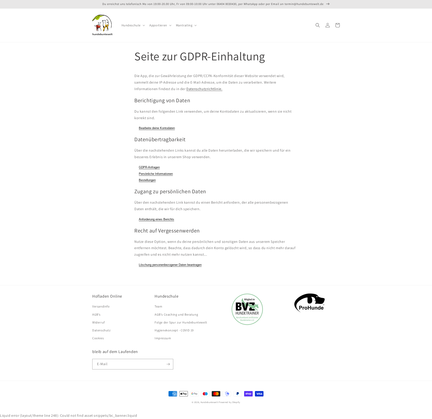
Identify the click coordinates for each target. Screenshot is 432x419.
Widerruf (98, 322)
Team (158, 306)
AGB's (96, 314)
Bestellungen (147, 180)
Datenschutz (101, 330)
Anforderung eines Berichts (156, 219)
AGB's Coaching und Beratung (176, 314)
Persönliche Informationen (156, 173)
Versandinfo (101, 306)
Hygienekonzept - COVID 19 (174, 330)
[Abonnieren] (168, 364)
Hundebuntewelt (209, 402)
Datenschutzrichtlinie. (204, 89)
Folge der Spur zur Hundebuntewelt (181, 322)
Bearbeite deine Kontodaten (157, 128)
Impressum (163, 338)
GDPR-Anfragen (149, 167)
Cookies (98, 338)
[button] (133, 25)
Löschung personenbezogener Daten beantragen (170, 264)
